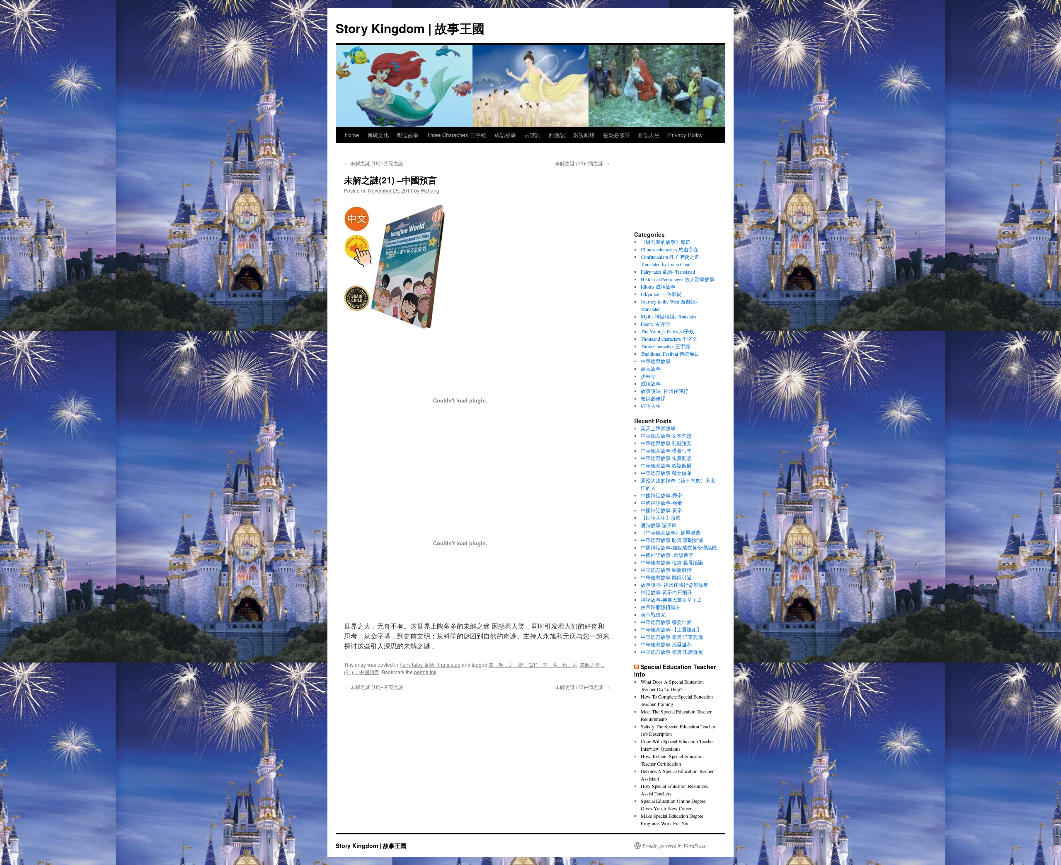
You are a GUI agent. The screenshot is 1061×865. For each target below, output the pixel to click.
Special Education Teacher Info (675, 670)
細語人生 (649, 135)
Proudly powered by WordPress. (674, 845)
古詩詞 (532, 135)
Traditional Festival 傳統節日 (670, 353)
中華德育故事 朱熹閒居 (666, 458)
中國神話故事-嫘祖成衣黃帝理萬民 (679, 547)
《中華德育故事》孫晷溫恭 (670, 532)
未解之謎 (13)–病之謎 (582, 162)
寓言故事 (651, 368)
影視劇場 (584, 135)
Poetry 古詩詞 (655, 323)
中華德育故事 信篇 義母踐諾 (672, 562)
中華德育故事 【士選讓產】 (671, 629)
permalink (425, 671)
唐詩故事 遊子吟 (659, 525)
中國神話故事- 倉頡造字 (667, 555)
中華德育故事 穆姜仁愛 (666, 622)
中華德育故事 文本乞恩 (666, 435)
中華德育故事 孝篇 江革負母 (672, 637)
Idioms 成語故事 (658, 286)
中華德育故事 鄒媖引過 (666, 577)
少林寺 (648, 376)
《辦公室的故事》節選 (665, 242)
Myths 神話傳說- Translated (669, 316)
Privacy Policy (685, 135)
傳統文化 (378, 135)
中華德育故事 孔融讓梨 (666, 443)
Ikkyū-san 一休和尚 (661, 294)
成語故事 (505, 135)
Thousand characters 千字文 (669, 338)
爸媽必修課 (616, 135)
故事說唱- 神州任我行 (664, 391)
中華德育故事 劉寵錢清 (666, 569)
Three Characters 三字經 (456, 135)
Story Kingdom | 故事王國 (410, 28)
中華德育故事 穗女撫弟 (666, 473)
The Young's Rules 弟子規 (667, 331)
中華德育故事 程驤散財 (666, 465)
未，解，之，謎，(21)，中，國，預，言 (533, 664)
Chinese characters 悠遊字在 (669, 249)
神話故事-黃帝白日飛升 (666, 592)
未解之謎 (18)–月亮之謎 (373, 162)
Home (352, 135)
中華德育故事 (656, 361)
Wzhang (430, 190)
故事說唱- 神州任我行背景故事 (674, 584)
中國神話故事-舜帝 (661, 495)
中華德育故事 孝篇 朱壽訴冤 (672, 651)
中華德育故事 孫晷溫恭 (666, 644)
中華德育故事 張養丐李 (666, 450)
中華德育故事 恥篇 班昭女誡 (672, 540)
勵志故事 (408, 135)
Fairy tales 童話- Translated (430, 664)
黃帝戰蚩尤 (653, 614)
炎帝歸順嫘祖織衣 (661, 607)
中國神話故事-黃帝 (661, 510)
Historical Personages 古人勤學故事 (678, 279)
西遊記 (557, 135)
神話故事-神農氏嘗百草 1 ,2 (671, 599)
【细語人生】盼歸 (661, 517)
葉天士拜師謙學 (658, 428)
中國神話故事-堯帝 (661, 502)
